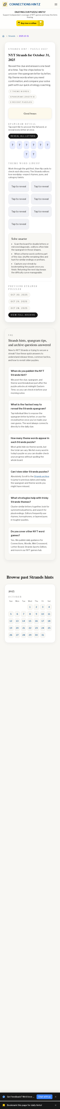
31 (43, 635)
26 (10, 635)
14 (23, 621)
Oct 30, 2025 (19, 295)
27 (17, 635)
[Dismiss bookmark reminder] (56, 1105)
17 (43, 621)
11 (49, 614)
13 (17, 621)
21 (23, 628)
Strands (11, 36)
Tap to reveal (18, 186)
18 (49, 621)
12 (11, 621)
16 (36, 621)
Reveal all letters (23, 136)
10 (42, 614)
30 (36, 635)
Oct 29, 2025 (19, 301)
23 (36, 628)
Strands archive (41, 476)
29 (30, 635)
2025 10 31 (24, 36)
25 (49, 628)
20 (17, 628)
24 (42, 628)
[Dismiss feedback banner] (56, 1097)
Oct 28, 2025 (19, 308)
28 (23, 635)
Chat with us (44, 1096)
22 (30, 628)
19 (11, 628)
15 (30, 621)
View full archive (23, 315)
